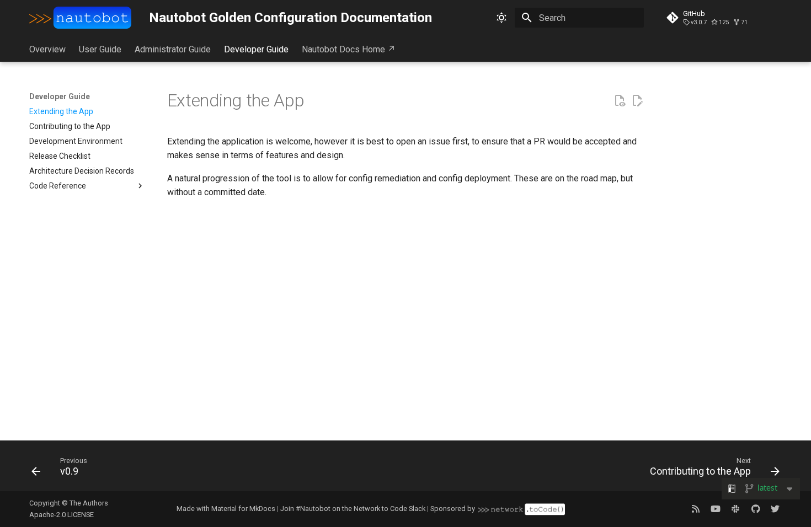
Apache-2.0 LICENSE (61, 514)
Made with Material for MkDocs (226, 508)
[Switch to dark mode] (501, 18)
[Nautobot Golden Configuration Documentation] (80, 17)
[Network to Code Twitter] (775, 509)
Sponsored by (452, 508)
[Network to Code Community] (735, 509)
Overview (47, 49)
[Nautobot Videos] (715, 509)
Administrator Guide (173, 49)
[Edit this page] (637, 101)
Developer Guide (256, 49)
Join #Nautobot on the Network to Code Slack (352, 508)
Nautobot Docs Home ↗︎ (349, 49)
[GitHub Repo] (755, 509)
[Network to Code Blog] (696, 509)
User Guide (100, 49)
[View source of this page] (619, 101)
